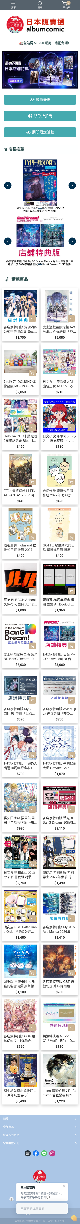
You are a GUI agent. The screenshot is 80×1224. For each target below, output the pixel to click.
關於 (5, 1118)
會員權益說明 (11, 1143)
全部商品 (8, 1126)
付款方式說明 (11, 1134)
